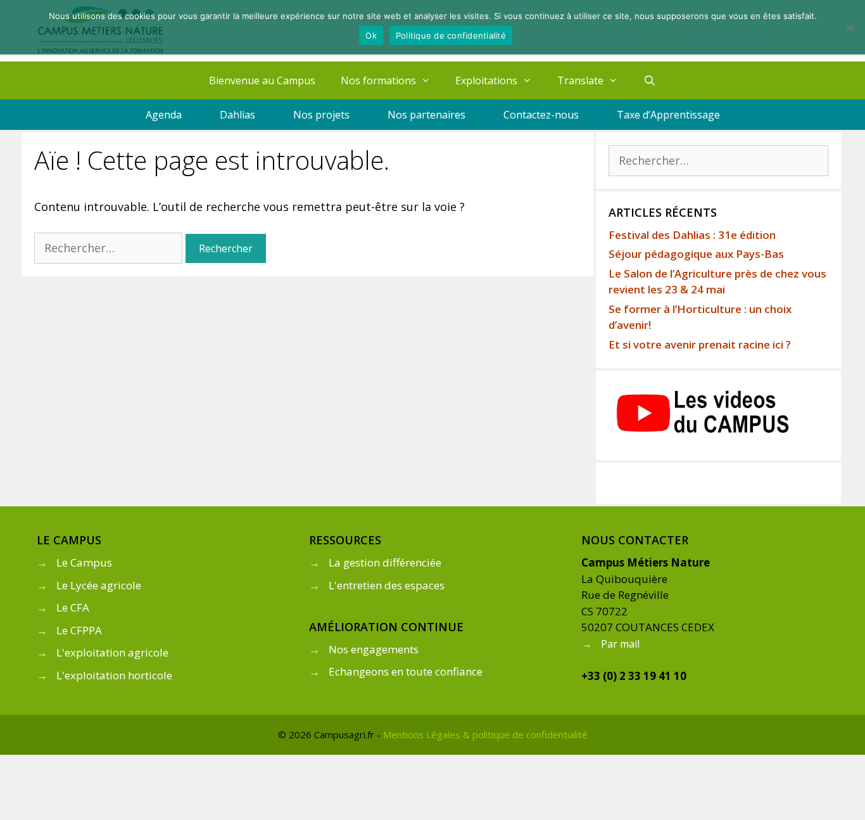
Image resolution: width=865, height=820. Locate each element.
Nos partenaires (426, 115)
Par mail (620, 644)
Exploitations (486, 80)
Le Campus (84, 562)
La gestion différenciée (385, 562)
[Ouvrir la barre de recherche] (650, 80)
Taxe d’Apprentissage (668, 115)
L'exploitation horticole (114, 675)
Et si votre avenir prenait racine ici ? (700, 344)
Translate (580, 80)
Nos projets (321, 115)
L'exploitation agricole (112, 652)
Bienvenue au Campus (262, 80)
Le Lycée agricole (98, 585)
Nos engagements (374, 649)
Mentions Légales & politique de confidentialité (485, 734)
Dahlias (237, 115)
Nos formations (378, 80)
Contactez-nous (541, 115)
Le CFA (72, 607)
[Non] (849, 27)
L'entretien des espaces (387, 585)
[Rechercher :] (110, 247)
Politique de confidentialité (451, 35)
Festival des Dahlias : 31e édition (692, 234)
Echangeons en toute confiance (406, 671)
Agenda (164, 115)
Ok (371, 35)
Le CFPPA (79, 630)
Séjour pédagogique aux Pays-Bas (696, 254)
